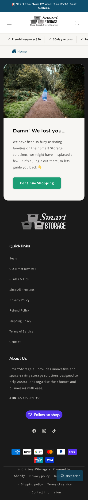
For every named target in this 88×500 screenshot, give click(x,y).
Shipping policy (32, 484)
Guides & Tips (19, 279)
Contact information (46, 492)
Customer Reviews (22, 268)
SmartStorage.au (39, 469)
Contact (14, 342)
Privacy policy (39, 476)
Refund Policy (19, 310)
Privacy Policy (19, 300)
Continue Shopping (37, 183)
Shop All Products (21, 289)
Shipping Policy (20, 321)
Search (14, 258)
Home (22, 51)
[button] (9, 23)
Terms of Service (21, 331)
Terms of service (59, 484)
